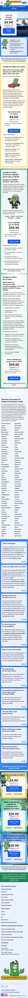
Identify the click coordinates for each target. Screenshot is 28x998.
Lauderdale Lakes (5, 525)
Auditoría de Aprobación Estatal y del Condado (12, 931)
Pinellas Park (18, 473)
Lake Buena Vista (5, 516)
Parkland (17, 466)
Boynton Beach (4, 434)
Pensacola (17, 471)
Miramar (16, 430)
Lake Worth (4, 518)
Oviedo (16, 453)
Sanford (16, 492)
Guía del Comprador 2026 (7, 940)
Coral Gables (4, 451)
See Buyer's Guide (16, 558)
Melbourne (4, 533)
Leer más (23, 561)
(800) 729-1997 (8, 952)
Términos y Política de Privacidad (8, 990)
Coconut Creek (4, 447)
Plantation (17, 477)
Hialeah (3, 497)
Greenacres (4, 490)
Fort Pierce (4, 486)
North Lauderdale (19, 434)
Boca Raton (4, 430)
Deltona (3, 473)
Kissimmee (4, 514)
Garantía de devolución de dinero (9, 922)
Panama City (17, 464)
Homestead (4, 503)
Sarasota (17, 494)
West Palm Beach (19, 525)
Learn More (8, 794)
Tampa (16, 512)
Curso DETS (4, 891)
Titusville (17, 518)
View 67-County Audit (8, 587)
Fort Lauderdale (5, 481)
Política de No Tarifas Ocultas (8, 929)
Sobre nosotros (4, 919)
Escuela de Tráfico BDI (6, 889)
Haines (3, 492)
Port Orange (17, 481)
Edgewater (4, 479)
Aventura (3, 427)
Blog (2, 917)
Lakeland (3, 520)
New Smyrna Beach (19, 432)
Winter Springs (18, 535)
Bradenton (3, 436)
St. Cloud (17, 499)
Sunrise (16, 505)
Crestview (3, 455)
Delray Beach (4, 471)
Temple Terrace (18, 516)
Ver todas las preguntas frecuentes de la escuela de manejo (14, 767)
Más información (22, 61)
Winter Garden (18, 529)
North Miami (17, 436)
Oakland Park (18, 443)
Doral (2, 475)
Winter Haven (18, 531)
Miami (2, 535)
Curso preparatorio (5, 902)
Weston (16, 527)
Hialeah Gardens (5, 499)
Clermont (3, 445)
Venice (16, 520)
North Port (17, 440)
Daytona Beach (4, 464)
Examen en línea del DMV (7, 900)
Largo (2, 522)
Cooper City (4, 449)
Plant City (17, 475)
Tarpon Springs (18, 514)
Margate (3, 531)
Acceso (24, 2)
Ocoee (16, 447)
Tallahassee (17, 507)
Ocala (16, 445)
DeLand (3, 468)
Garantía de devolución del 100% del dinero (10, 992)
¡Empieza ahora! (8, 30)
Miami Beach (18, 423)
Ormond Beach (18, 451)
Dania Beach (4, 460)
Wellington (17, 522)
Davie (2, 462)
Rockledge (17, 488)
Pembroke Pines (19, 468)
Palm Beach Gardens (19, 458)
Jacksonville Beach (6, 507)
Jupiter (3, 509)
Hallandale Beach (5, 494)
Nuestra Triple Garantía (6, 934)
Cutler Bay (3, 458)
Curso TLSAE (4, 897)
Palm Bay (17, 455)
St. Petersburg (18, 501)
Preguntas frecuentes (6, 905)
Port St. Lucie (18, 484)
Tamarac (16, 509)
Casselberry (4, 440)
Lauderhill (3, 527)
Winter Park (17, 533)
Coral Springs (4, 453)
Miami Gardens (18, 425)
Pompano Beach (18, 479)
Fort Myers (4, 484)
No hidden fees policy (8, 27)
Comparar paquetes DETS (7, 894)
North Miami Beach (19, 438)
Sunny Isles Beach (19, 503)
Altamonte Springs (5, 423)
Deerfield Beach (5, 466)
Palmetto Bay (18, 462)
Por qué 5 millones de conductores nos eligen (12, 937)
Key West (3, 512)
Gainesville (4, 488)
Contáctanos (4, 945)
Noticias (3, 914)
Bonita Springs (4, 432)
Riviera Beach (18, 486)
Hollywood (4, 501)
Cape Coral (4, 438)
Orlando (16, 449)
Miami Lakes (18, 427)
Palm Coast (17, 460)
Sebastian (17, 497)
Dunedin (3, 477)
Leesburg (3, 529)
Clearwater (4, 443)
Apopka (3, 425)
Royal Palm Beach (19, 490)
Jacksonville (4, 505)
